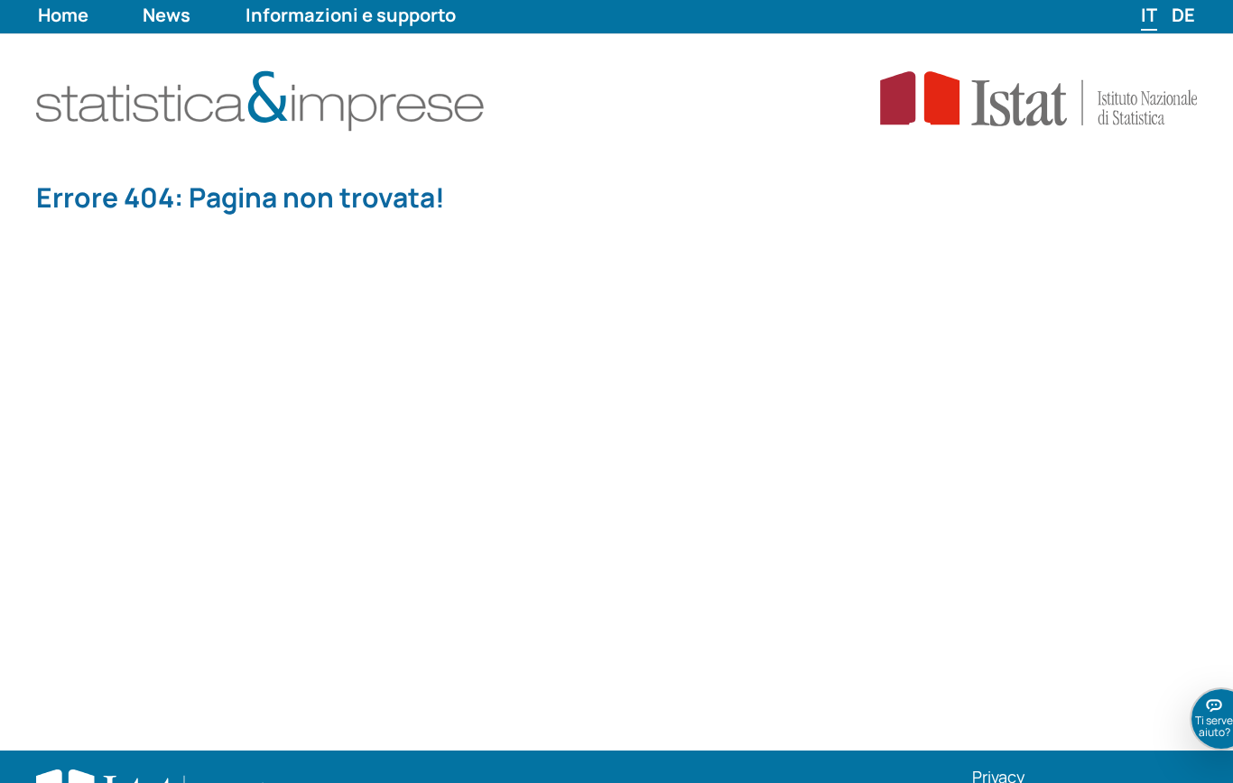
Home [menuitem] (63, 15)
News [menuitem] (166, 15)
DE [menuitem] (1183, 15)
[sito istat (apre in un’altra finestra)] (1008, 97)
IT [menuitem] (1149, 15)
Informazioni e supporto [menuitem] (351, 15)
